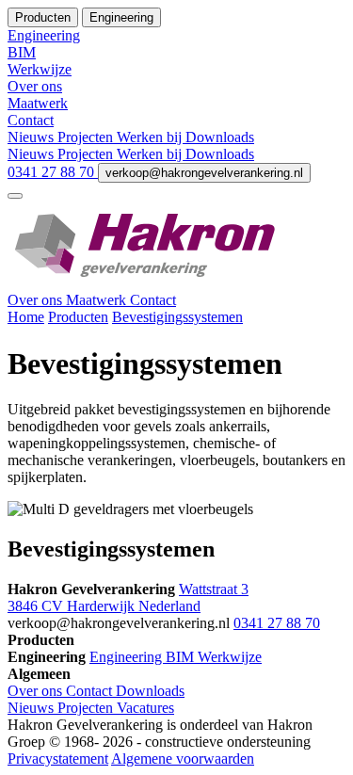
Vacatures (145, 708)
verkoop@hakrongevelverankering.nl (204, 173)
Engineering (127, 657)
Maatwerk (98, 300)
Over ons (37, 300)
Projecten (87, 137)
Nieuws (32, 137)
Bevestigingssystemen (177, 317)
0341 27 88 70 (53, 172)
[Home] (176, 283)
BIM (182, 657)
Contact (153, 300)
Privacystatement (58, 759)
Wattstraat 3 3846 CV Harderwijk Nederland (128, 597)
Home (26, 317)
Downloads (219, 137)
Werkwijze (230, 657)
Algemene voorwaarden (182, 759)
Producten (78, 317)
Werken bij (151, 137)
